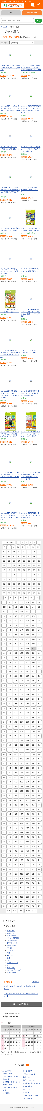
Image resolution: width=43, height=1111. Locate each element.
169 (27, 644)
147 (21, 630)
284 (4, 722)
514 (39, 869)
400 (27, 796)
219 (33, 676)
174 (15, 648)
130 (4, 621)
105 (21, 602)
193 (4, 662)
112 (21, 607)
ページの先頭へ (19, 1065)
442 (27, 823)
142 (33, 625)
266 (21, 708)
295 (27, 727)
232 (27, 685)
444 (39, 823)
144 (4, 630)
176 (27, 648)
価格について (7, 1073)
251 (15, 699)
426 (15, 814)
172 (4, 648)
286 (15, 722)
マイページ (27, 1089)
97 (15, 598)
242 (4, 694)
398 (15, 796)
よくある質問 (27, 1071)
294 (21, 727)
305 (4, 736)
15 (4, 552)
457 (33, 832)
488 (10, 856)
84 (29, 588)
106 (27, 602)
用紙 (8, 960)
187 (10, 657)
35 (24, 561)
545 (15, 892)
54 (39, 570)
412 (15, 805)
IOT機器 (10, 948)
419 (15, 809)
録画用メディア (12, 935)
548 (33, 892)
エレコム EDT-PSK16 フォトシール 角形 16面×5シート (30, 271)
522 (4, 879)
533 (27, 883)
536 (4, 888)
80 (9, 588)
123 (4, 616)
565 (10, 906)
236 (10, 690)
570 (39, 906)
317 (33, 740)
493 (39, 856)
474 (10, 846)
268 (33, 708)
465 (39, 837)
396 (4, 796)
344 (27, 759)
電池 (8, 953)
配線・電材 (11, 968)
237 (15, 690)
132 (15, 621)
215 (10, 676)
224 (21, 681)
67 (24, 579)
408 (33, 800)
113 (27, 607)
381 (39, 782)
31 (4, 561)
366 (33, 773)
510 (15, 869)
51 (24, 570)
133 (21, 621)
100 (31, 598)
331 (33, 750)
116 (4, 611)
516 (10, 874)
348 (10, 763)
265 (15, 708)
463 (27, 837)
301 (21, 731)
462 (21, 837)
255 (39, 699)
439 (10, 823)
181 (15, 653)
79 (4, 588)
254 (33, 699)
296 (33, 727)
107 (33, 602)
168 (21, 644)
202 (15, 667)
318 (39, 740)
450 (33, 828)
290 (39, 722)
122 (39, 611)
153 (15, 634)
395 (39, 791)
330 (27, 750)
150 (39, 630)
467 (10, 842)
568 (27, 906)
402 (39, 796)
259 (21, 704)
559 (15, 902)
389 (4, 791)
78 (39, 584)
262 (39, 704)
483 (21, 851)
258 (15, 704)
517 (15, 874)
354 (4, 768)
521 (39, 874)
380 (33, 782)
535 (39, 883)
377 (15, 782)
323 (27, 745)
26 (19, 556)
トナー (9, 965)
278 (10, 717)
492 (33, 856)
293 (15, 727)
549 (39, 892)
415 (33, 805)
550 (4, 897)
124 (10, 616)
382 (4, 786)
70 (39, 579)
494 (4, 860)
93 (34, 593)
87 (4, 593)
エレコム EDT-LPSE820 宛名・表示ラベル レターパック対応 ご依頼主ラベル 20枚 (10, 108)
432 (10, 819)
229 (10, 685)
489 (15, 856)
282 (33, 717)
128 (33, 616)
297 (39, 727)
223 (15, 681)
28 (29, 556)
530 (10, 883)
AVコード (10, 955)
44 (29, 565)
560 (21, 902)
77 (34, 584)
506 (33, 865)
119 (21, 611)
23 (4, 556)
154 (21, 634)
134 (27, 621)
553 (21, 897)
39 (4, 565)
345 (33, 759)
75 (24, 584)
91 (24, 593)
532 (21, 883)
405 (15, 800)
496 (15, 860)
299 (10, 731)
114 (33, 607)
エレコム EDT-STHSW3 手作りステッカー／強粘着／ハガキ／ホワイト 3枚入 (9, 434)
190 (27, 657)
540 (27, 888)
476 (21, 846)
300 (15, 731)
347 (4, 763)
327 (10, 750)
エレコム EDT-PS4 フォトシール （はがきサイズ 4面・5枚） (9, 271)
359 (33, 768)
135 (33, 621)
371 (21, 777)
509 (10, 869)
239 (27, 690)
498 (27, 860)
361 (4, 773)
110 (10, 607)
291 (4, 727)
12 (28, 547)
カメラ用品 (11, 931)
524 (15, 879)
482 (15, 851)
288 (27, 722)
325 (39, 745)
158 (4, 639)
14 (38, 547)
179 (4, 653)
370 (15, 777)
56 (9, 575)
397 (10, 796)
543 (4, 892)
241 (39, 690)
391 (15, 791)
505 (27, 865)
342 (15, 759)
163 (33, 639)
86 (39, 588)
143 (39, 625)
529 (4, 883)
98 (21, 598)
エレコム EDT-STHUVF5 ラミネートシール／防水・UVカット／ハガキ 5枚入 (30, 434)
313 (10, 740)
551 (10, 897)
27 (24, 556)
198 (33, 662)
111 (16, 607)
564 (4, 906)
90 (19, 593)
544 (10, 892)
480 (4, 851)
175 (21, 648)
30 (39, 556)
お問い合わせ (27, 1098)
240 (33, 690)
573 (20, 911)
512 (27, 869)
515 (4, 874)
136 (39, 621)
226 (33, 681)
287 (21, 722)
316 (27, 740)
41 (14, 565)
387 (33, 786)
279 (15, 717)
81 (14, 588)
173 (10, 648)
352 (33, 763)
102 (4, 602)
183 (27, 653)
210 (21, 671)
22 (39, 552)
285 (10, 722)
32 (9, 561)
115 (39, 607)
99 (26, 598)
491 (27, 856)
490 (21, 856)
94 (39, 593)
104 (15, 602)
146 (15, 630)
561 (27, 902)
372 (27, 777)
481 (10, 851)
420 (21, 809)
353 (39, 763)
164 (39, 639)
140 (21, 625)
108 (39, 602)
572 (14, 911)
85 (34, 588)
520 (33, 874)
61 (34, 575)
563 (39, 902)
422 (33, 809)
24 (9, 556)
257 (10, 704)
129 (39, 616)
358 (27, 768)
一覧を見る (35, 982)
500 (39, 860)
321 (15, 745)
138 (10, 625)
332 (39, 750)
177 (33, 648)
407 (27, 800)
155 (27, 634)
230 (15, 685)
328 (15, 750)
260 (27, 704)
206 (39, 667)
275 (33, 713)
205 (33, 667)
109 (4, 607)
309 (27, 736)
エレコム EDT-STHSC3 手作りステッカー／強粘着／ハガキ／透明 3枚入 (30, 393)
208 (10, 671)
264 (10, 708)
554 (27, 897)
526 (27, 879)
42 (19, 565)
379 (27, 782)
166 (10, 644)
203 (21, 667)
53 (34, 570)
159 (10, 639)
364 (21, 773)
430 (39, 814)
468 (15, 842)
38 (39, 561)
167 (15, 644)
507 (39, 865)
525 (21, 879)
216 (15, 676)
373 (33, 777)
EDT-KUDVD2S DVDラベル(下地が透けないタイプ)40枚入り (10, 68)
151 (4, 634)
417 (4, 809)
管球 (8, 958)
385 (21, 786)
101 (37, 598)
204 (27, 667)
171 (39, 644)
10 (18, 547)
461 (15, 837)
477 (27, 846)
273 (21, 713)
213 (39, 671)
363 (15, 773)
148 (27, 630)
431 (4, 819)
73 (14, 584)
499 (33, 860)
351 (27, 763)
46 (39, 565)
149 (33, 630)
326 (4, 750)
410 (4, 805)
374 (39, 777)
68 (29, 579)
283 (39, 717)
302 (27, 731)
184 (33, 653)
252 (21, 699)
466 (4, 842)
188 (15, 657)
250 (10, 699)
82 (19, 588)
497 (21, 860)
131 (10, 621)
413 (21, 805)
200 (4, 667)
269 (39, 708)
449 (27, 828)
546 (21, 892)
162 (27, 639)
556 (39, 897)
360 (39, 768)
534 (33, 883)
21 (34, 552)
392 (21, 791)
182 (21, 653)
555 (33, 897)
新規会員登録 (32, 13)
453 (10, 832)
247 (33, 694)
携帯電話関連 (11, 945)
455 (21, 832)
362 (10, 773)
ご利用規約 (7, 1093)
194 (10, 662)
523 (10, 879)
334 (10, 754)
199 (39, 662)
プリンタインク (12, 963)
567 (21, 906)
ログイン (11, 13)
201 (10, 667)
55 (4, 575)
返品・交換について (30, 1080)
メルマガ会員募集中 (22, 1004)
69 (34, 579)
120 (27, 611)
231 (21, 685)
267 (27, 708)
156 (33, 634)
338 (33, 754)
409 (39, 800)
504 (21, 865)
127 (27, 616)
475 (15, 846)
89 (14, 593)
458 (39, 832)
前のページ (8, 542)
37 (34, 561)
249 (4, 699)
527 (33, 879)
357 (21, 768)
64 (9, 579)
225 (27, 681)
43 (24, 565)
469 (21, 842)
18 (19, 552)
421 (27, 809)
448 (21, 828)
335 (15, 754)
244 (15, 694)
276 (39, 713)
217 (21, 676)
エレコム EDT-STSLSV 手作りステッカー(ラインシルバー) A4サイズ (30, 515)
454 (15, 832)
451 (39, 828)
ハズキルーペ (11, 972)
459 (4, 837)
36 (29, 561)
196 (21, 662)
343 (21, 759)
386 (27, 786)
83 (24, 588)
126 (21, 616)
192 (39, 657)
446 (10, 828)
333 (4, 754)
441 (21, 823)
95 (5, 598)
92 (29, 593)
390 (10, 791)
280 (21, 717)
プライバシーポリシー (30, 1095)
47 (4, 570)
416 (39, 805)
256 (4, 704)
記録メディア (11, 933)
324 (33, 745)
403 (4, 800)
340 (4, 759)
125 (15, 616)
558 (10, 902)
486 (39, 851)
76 (29, 584)
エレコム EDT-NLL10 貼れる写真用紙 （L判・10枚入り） (31, 190)
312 (4, 740)
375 (4, 782)
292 (10, 727)
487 (4, 856)
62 (39, 575)
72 (9, 584)
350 (21, 763)
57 (14, 575)
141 (27, 625)
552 (15, 897)
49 (14, 570)
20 (29, 552)
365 (27, 773)
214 (4, 676)
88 (9, 593)
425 (10, 814)
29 (34, 556)
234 (39, 685)
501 (4, 865)
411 (10, 805)
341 (10, 759)
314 (15, 740)
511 (21, 869)
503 (15, 865)
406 (21, 800)
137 (4, 625)
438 (4, 823)
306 (10, 736)
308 (21, 736)
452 (4, 832)
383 (10, 786)
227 (39, 681)
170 (33, 644)
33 (14, 561)
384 (15, 786)
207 (4, 671)
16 (9, 552)
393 (27, 791)
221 (4, 681)
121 (33, 611)
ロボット (10, 950)
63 (4, 579)
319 (4, 745)
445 (4, 828)
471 (33, 842)
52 (29, 570)
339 (39, 754)
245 (21, 694)
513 (33, 869)
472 (39, 842)
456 (27, 832)
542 (39, 888)
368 (4, 777)
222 (10, 681)
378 (21, 782)
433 (15, 819)
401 (33, 796)
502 (10, 865)
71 (4, 584)
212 (33, 671)
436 (33, 819)
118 (15, 611)
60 (29, 575)
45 (34, 565)
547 (27, 892)
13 (33, 547)
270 (4, 713)
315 (21, 740)
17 (14, 552)
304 (39, 731)
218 (27, 676)
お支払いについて (29, 1074)
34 (19, 561)
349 (15, 763)
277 (4, 717)
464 (33, 837)
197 (27, 662)
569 (33, 906)
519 (27, 874)
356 (15, 768)
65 (14, 579)
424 (4, 814)
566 (15, 906)
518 (21, 874)
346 (39, 759)
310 (33, 736)
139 (15, 625)
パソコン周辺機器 (13, 938)
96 (10, 598)
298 (4, 731)
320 (10, 745)
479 (39, 846)
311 (39, 736)
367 (39, 773)
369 (10, 777)
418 (10, 809)
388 (39, 786)
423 (39, 809)
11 (23, 547)
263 (4, 708)
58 (19, 575)
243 (10, 694)
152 (10, 634)
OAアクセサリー (13, 943)
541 (33, 888)
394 (33, 791)
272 (15, 713)
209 (15, 671)
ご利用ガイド (7, 1071)
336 (21, 754)
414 (27, 805)
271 (10, 713)
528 (39, 879)
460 (10, 837)
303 (33, 731)
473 (4, 846)
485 (33, 851)
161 (21, 639)
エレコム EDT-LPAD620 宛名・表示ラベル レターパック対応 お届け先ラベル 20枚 (31, 68)
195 (15, 662)
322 (21, 745)
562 (33, 902)
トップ (5, 27)
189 (21, 657)
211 (27, 671)
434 (21, 819)
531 (15, 883)
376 (10, 782)
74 (19, 584)
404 (10, 800)
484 (27, 851)
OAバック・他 (12, 940)
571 (8, 911)
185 (39, 653)
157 (39, 634)
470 (27, 842)
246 (27, 694)
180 (10, 653)
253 (27, 699)
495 (10, 860)
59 (24, 575)
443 (33, 823)
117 (10, 611)
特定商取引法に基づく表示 (32, 1083)
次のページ (30, 911)
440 (15, 823)
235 (4, 690)
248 (39, 694)
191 (33, 657)
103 (10, 602)
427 (21, 814)
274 (27, 713)
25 (14, 556)
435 (27, 819)
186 (4, 657)
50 (19, 570)
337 (27, 754)
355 (10, 768)
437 (39, 819)
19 (24, 552)
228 (4, 685)
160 (15, 639)
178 (39, 648)
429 (33, 814)
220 (39, 676)
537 (10, 888)
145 (10, 630)
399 (21, 796)
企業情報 (26, 1092)
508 (4, 869)
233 (33, 685)
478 (33, 846)
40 (9, 565)
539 (21, 888)
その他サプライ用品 (14, 970)
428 (27, 814)
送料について (27, 1077)
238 (21, 690)
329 (21, 750)
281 (27, 717)
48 (9, 570)
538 (15, 888)
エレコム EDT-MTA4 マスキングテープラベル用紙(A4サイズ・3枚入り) (30, 149)
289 (33, 722)
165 (4, 644)
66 (19, 579)
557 (4, 902)
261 (33, 704)
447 (15, 828)
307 (15, 736)
